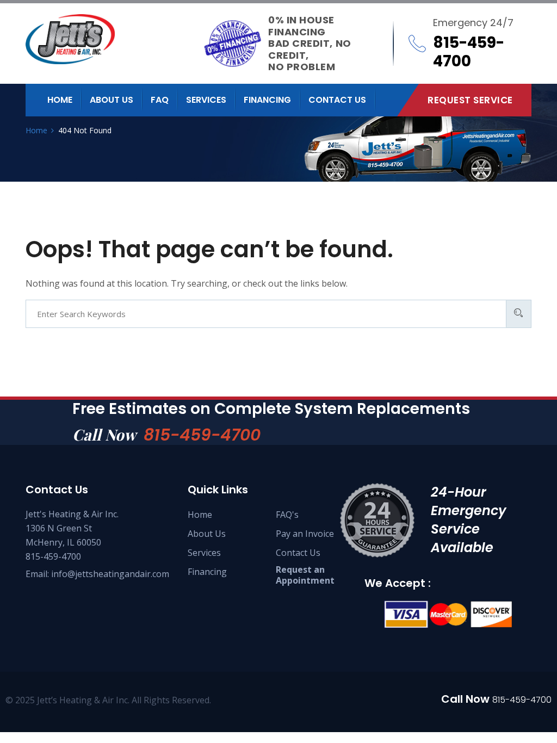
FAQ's (287, 515)
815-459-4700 (202, 435)
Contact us (337, 100)
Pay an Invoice (305, 534)
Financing (267, 100)
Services (206, 100)
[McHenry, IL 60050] (115, 39)
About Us (207, 534)
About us (111, 100)
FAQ (160, 100)
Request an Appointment (305, 575)
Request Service (470, 100)
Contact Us (298, 553)
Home (59, 100)
